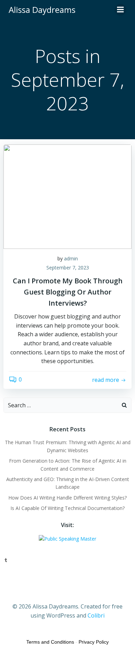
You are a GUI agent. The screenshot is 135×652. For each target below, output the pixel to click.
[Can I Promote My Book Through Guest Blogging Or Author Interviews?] (67, 196)
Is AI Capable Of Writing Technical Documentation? (67, 508)
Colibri (96, 615)
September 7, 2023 (67, 267)
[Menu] (120, 10)
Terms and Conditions (50, 642)
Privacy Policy (94, 642)
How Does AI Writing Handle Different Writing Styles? (67, 497)
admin (71, 258)
